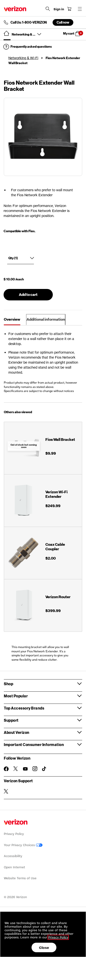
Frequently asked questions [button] (31, 46)
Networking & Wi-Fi (23, 58)
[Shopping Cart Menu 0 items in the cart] (69, 9)
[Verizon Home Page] (15, 8)
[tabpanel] (43, 364)
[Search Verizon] (48, 9)
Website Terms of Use (20, 878)
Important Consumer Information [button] (34, 744)
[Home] (6, 33)
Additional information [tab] (46, 319)
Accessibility (13, 856)
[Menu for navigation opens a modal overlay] (80, 9)
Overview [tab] (12, 319)
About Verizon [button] (16, 732)
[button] (73, 33)
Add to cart (28, 294)
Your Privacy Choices (20, 845)
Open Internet (14, 867)
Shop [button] (8, 683)
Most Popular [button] (16, 696)
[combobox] (20, 259)
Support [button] (11, 720)
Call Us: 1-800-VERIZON (29, 22)
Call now (63, 22)
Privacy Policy (14, 834)
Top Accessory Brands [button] (24, 708)
